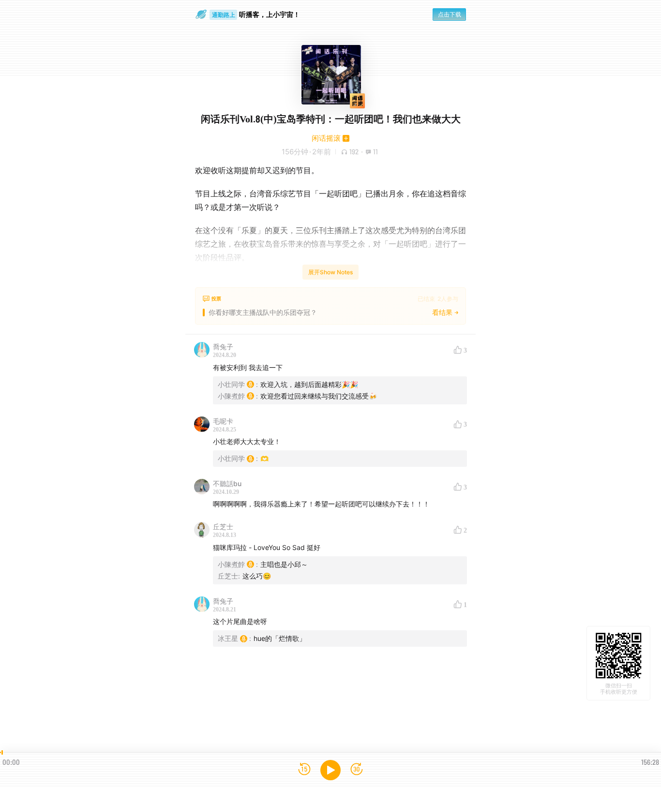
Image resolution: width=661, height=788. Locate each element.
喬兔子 (223, 346)
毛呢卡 (223, 421)
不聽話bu (227, 483)
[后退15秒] (304, 770)
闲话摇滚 (326, 138)
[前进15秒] (357, 770)
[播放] (330, 770)
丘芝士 (223, 526)
